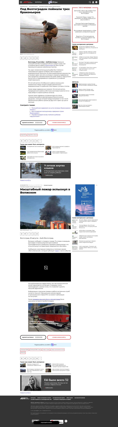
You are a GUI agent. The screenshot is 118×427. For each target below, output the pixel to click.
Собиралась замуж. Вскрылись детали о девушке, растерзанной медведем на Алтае (87, 74)
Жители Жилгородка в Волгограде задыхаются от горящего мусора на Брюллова (60, 365)
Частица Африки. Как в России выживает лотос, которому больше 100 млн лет (88, 226)
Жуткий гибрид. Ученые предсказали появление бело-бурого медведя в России (88, 221)
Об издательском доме (59, 397)
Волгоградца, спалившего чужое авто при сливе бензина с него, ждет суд (35, 370)
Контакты (33, 397)
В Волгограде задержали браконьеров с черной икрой (59, 152)
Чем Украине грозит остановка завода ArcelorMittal (86, 95)
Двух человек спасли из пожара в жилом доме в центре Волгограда (61, 370)
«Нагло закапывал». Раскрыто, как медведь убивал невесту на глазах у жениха (88, 248)
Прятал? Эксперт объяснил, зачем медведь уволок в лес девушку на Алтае (87, 53)
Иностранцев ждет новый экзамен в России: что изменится (88, 100)
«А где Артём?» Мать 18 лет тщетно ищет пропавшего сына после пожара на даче (87, 69)
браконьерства (50, 65)
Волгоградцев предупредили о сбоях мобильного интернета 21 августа (85, 31)
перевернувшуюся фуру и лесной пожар (46, 299)
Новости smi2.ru (25, 180)
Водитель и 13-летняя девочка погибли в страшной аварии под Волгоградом (85, 38)
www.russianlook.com (28, 54)
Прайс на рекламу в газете (44, 397)
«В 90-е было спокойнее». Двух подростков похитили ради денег (87, 231)
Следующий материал (46, 422)
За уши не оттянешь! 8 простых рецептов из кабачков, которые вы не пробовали (88, 48)
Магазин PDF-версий (80, 397)
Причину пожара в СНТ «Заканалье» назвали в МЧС (34, 364)
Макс (31, 230)
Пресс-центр (70, 397)
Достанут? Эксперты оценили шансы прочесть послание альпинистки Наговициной (88, 63)
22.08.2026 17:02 (24, 185)
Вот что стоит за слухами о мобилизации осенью (85, 106)
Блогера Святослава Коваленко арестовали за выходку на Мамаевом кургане (85, 25)
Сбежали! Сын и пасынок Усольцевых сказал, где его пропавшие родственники (88, 237)
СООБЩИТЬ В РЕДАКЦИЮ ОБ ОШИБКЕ (62, 399)
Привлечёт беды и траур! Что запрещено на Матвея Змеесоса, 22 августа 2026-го (85, 18)
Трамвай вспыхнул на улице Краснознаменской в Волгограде (44, 322)
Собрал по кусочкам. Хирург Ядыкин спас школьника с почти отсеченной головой (88, 58)
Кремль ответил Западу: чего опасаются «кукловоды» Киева (86, 90)
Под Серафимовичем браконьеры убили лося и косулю (35, 152)
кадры (57, 251)
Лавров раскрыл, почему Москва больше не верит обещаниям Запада (88, 85)
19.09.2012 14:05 (23, 6)
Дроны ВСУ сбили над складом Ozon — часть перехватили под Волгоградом (85, 12)
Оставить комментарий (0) (59, 122)
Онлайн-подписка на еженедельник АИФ (41, 399)
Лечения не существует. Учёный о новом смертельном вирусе (87, 241)
